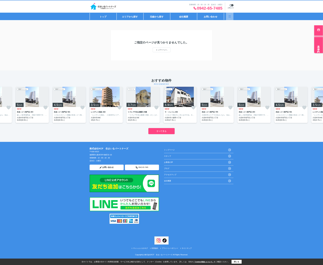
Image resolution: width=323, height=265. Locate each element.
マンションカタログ (140, 248)
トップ (103, 16)
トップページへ (161, 50)
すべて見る (161, 131)
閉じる (236, 262)
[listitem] (106, 105)
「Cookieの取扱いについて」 (204, 262)
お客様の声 (168, 162)
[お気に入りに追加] (9, 108)
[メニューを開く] (229, 16)
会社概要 (183, 16)
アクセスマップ (170, 175)
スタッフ (167, 156)
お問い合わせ (210, 16)
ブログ (166, 168)
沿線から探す (157, 16)
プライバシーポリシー (170, 248)
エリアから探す (130, 16)
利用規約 (155, 248)
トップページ (169, 150)
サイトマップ (187, 248)
